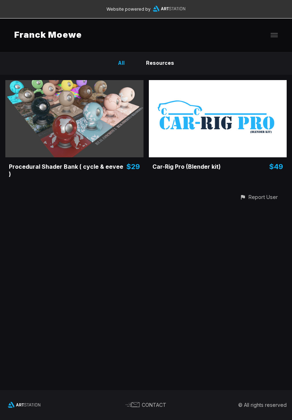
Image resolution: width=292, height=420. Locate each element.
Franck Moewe (48, 35)
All (121, 63)
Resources (160, 63)
